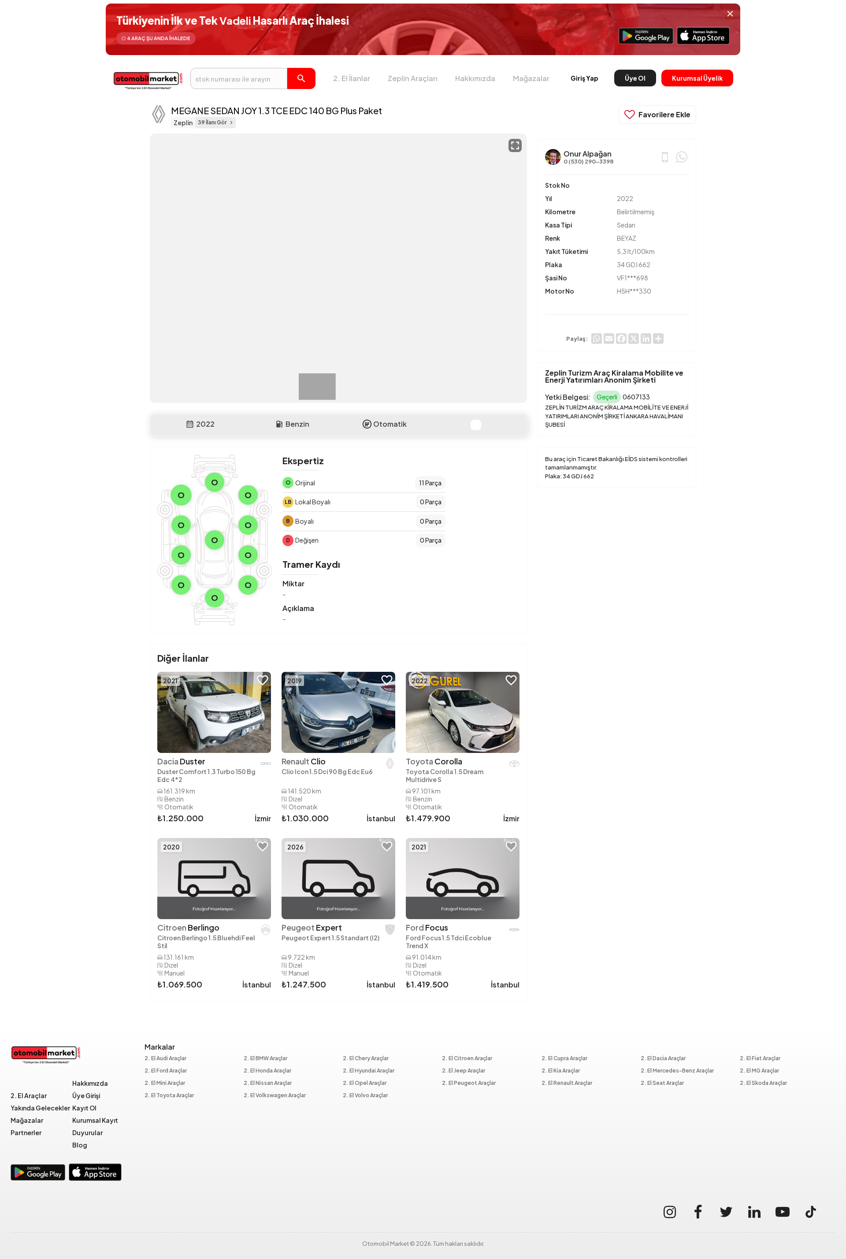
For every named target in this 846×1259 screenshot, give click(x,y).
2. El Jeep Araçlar (463, 1071)
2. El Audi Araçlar (165, 1059)
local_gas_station (279, 424)
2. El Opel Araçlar (364, 1083)
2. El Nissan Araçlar (268, 1083)
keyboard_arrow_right (231, 122)
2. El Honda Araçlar (267, 1071)
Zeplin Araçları (413, 78)
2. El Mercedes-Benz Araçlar (677, 1071)
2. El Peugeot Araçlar (469, 1083)
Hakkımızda (475, 78)
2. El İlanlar (351, 78)
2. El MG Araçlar (759, 1071)
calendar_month (190, 424)
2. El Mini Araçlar (165, 1083)
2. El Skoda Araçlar (763, 1083)
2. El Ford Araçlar (166, 1071)
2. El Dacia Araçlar (663, 1059)
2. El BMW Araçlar (265, 1059)
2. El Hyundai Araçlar (368, 1071)
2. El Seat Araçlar (662, 1083)
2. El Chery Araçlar (366, 1059)
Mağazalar (531, 78)
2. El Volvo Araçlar (365, 1096)
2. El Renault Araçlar (567, 1083)
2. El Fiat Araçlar (760, 1059)
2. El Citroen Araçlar (467, 1059)
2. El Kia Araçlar (561, 1071)
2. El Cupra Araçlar (564, 1059)
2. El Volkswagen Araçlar (275, 1096)
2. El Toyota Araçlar (169, 1096)
